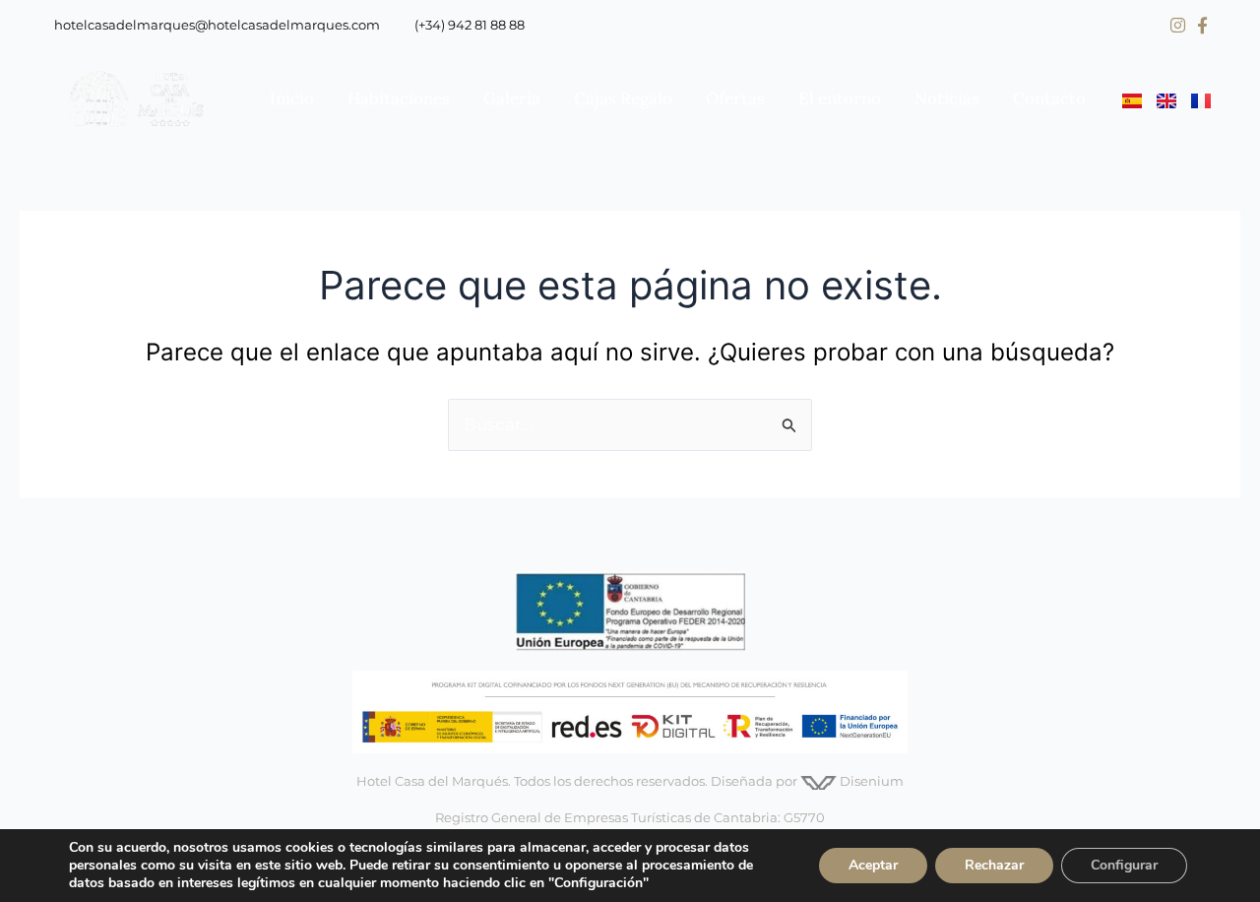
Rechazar (994, 865)
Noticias (946, 98)
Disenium (870, 781)
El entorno (839, 98)
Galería (511, 98)
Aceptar (873, 865)
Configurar (1124, 865)
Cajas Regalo (623, 98)
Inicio (292, 98)
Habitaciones (398, 98)
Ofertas (735, 98)
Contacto (1049, 98)
